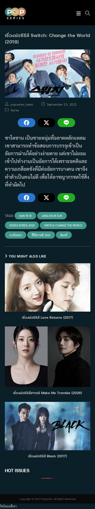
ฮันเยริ (63, 235)
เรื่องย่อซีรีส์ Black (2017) (47, 456)
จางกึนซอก (15, 235)
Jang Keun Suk (52, 216)
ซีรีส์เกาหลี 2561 (41, 235)
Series (15, 110)
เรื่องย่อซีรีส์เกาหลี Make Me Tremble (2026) (47, 392)
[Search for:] (86, 13)
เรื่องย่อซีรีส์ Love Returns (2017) (47, 317)
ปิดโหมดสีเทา (8, 506)
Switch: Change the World (63, 225)
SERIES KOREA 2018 (21, 225)
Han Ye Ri (25, 216)
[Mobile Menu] (79, 13)
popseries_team (22, 104)
